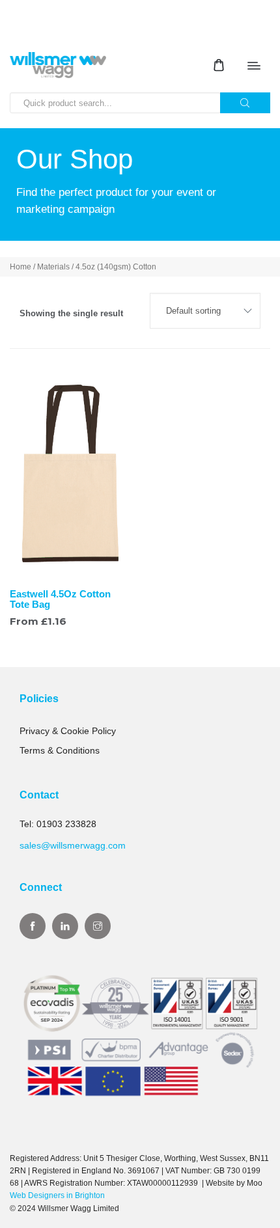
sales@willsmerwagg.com (73, 845)
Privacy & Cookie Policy (68, 731)
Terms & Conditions (60, 750)
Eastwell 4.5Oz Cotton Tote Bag (60, 599)
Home (20, 266)
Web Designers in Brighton (57, 1195)
